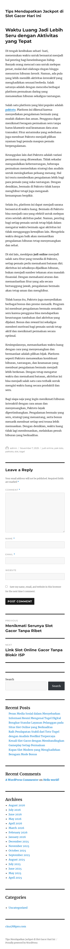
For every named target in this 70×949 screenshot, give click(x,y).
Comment (12, 489)
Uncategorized (18, 907)
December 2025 (19, 841)
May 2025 (15, 873)
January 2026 (17, 837)
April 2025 (15, 877)
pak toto (58, 448)
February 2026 (18, 832)
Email (10, 554)
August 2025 (17, 859)
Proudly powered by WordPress (21, 942)
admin (13, 448)
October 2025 (17, 850)
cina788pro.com (15, 926)
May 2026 (15, 818)
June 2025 (15, 868)
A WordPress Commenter (22, 779)
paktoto (10, 109)
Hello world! (51, 779)
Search (9, 679)
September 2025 (19, 855)
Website (10, 570)
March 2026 (16, 828)
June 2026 (15, 814)
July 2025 (15, 864)
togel (22, 451)
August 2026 (17, 805)
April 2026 (15, 823)
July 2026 (15, 809)
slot (16, 451)
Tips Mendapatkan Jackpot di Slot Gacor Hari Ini (34, 13)
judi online (47, 448)
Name (10, 538)
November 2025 (19, 846)
